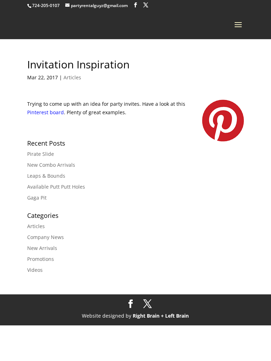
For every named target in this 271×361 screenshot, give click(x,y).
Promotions (40, 259)
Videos (35, 270)
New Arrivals (42, 248)
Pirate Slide (40, 154)
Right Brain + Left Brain (161, 315)
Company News (45, 237)
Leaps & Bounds (46, 175)
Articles (72, 77)
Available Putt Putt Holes (56, 186)
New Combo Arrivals (51, 164)
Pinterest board (45, 112)
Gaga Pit (37, 197)
